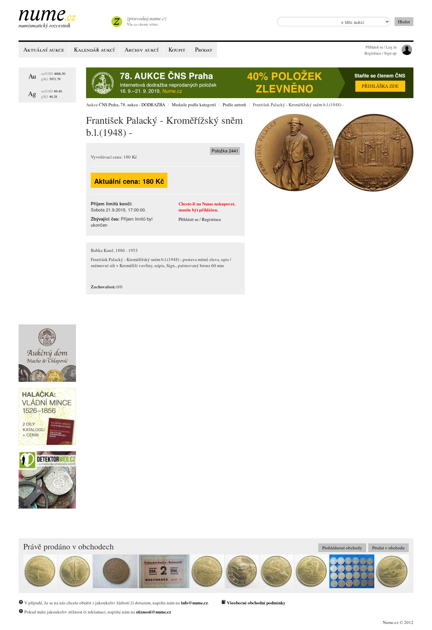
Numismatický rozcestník (45, 25)
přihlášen (208, 209)
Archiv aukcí (142, 49)
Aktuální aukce (43, 49)
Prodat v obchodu (388, 548)
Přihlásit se (188, 219)
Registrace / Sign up (380, 53)
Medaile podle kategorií (194, 105)
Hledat (404, 22)
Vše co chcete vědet (147, 21)
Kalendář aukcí (94, 49)
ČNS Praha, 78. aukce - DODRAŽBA (132, 105)
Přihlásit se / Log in (381, 47)
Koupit (176, 49)
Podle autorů (234, 105)
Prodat (203, 49)
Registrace (211, 219)
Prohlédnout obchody (342, 548)
